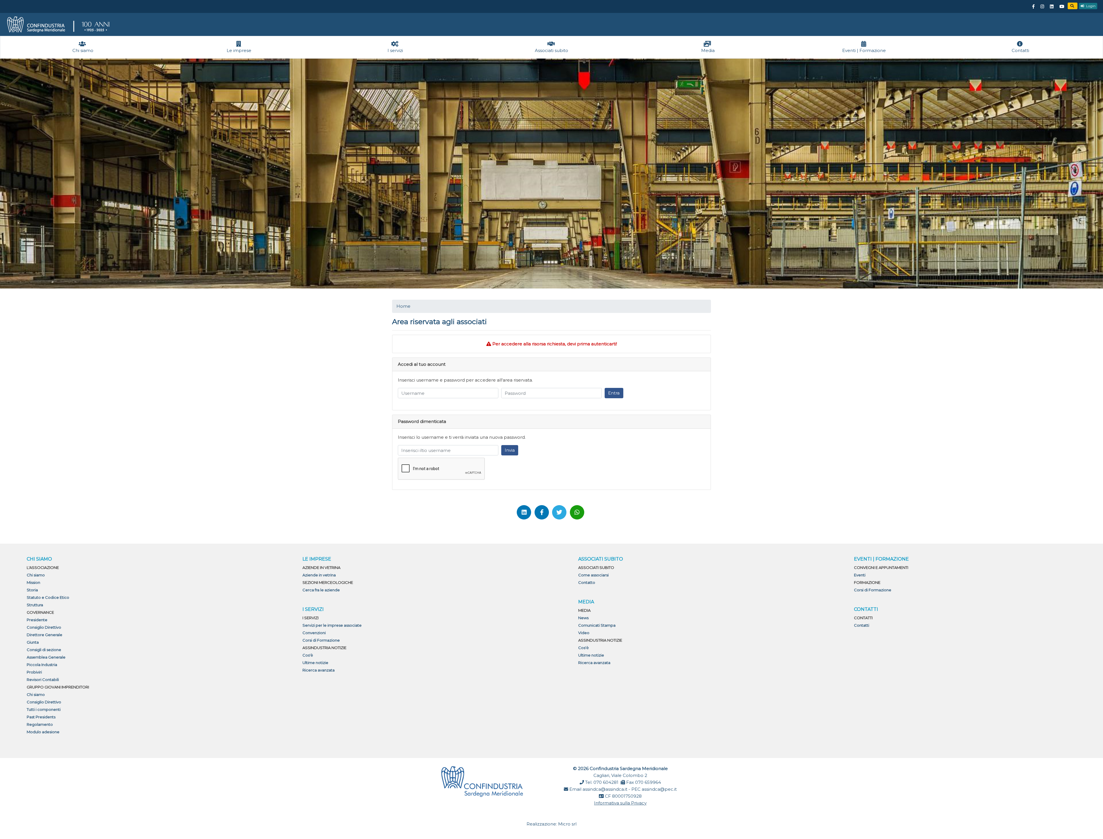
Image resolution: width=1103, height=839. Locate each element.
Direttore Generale (44, 634)
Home (403, 306)
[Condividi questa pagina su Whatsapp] (577, 512)
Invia (510, 450)
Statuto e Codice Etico (48, 597)
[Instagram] (1042, 6)
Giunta (33, 642)
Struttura (35, 605)
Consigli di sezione (44, 649)
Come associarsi (593, 575)
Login (1090, 6)
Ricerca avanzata (318, 670)
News (583, 617)
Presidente (37, 619)
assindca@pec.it (659, 789)
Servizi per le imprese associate (332, 625)
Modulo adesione (43, 732)
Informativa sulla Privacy (620, 803)
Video (583, 632)
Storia (32, 590)
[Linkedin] (1052, 6)
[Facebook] (1033, 6)
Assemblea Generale (46, 657)
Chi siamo (36, 575)
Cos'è (307, 655)
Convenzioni (314, 632)
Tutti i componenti (44, 709)
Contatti (861, 625)
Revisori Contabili (43, 679)
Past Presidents (41, 717)
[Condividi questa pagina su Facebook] (542, 512)
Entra (614, 393)
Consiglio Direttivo (44, 627)
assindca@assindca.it (605, 789)
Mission (33, 582)
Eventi (859, 575)
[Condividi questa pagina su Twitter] (559, 512)
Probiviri (34, 672)
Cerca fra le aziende (321, 590)
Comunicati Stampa (597, 625)
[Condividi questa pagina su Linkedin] (524, 512)
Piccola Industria (42, 664)
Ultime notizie (315, 662)
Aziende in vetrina (319, 575)
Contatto (586, 582)
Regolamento (40, 724)
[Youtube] (1061, 6)
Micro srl (567, 824)
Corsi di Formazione (321, 640)
